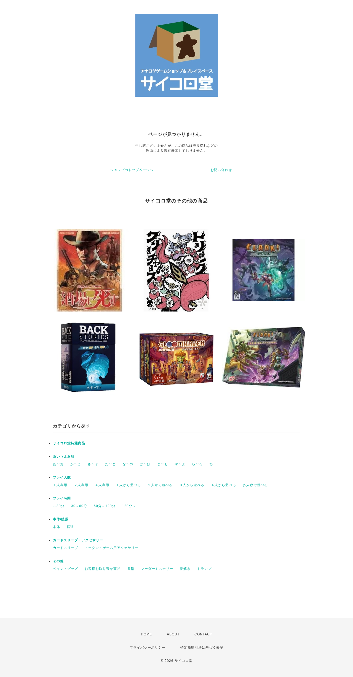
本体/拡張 (60, 519)
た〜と (110, 464)
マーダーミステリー (157, 569)
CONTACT (203, 634)
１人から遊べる (128, 485)
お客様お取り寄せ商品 (103, 569)
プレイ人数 (62, 477)
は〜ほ (145, 464)
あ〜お (58, 464)
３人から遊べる (191, 485)
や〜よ (180, 464)
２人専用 (81, 485)
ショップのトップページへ (131, 170)
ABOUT (173, 634)
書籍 (130, 569)
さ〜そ (93, 464)
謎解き (185, 569)
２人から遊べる (160, 485)
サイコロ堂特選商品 (69, 443)
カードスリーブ (65, 548)
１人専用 (60, 485)
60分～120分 (105, 506)
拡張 (70, 527)
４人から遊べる (223, 485)
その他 (58, 561)
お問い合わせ (221, 170)
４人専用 (102, 485)
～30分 (59, 506)
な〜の (127, 464)
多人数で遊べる (255, 485)
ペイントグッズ (65, 569)
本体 (56, 527)
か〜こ (75, 464)
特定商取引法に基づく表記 (201, 647)
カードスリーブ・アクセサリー (78, 540)
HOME (146, 634)
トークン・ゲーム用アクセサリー (111, 548)
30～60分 (79, 506)
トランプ (204, 569)
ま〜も (162, 464)
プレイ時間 (62, 498)
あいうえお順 (63, 456)
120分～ (129, 506)
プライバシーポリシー (147, 647)
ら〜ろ (197, 464)
